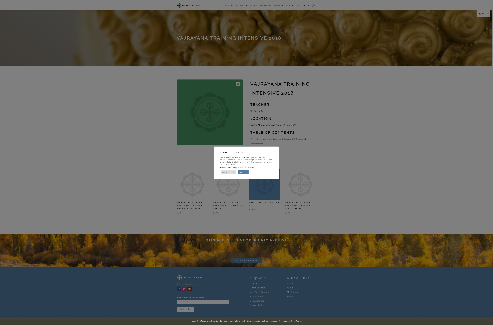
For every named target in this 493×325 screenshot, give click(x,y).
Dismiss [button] (298, 321)
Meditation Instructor (261, 321)
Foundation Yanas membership (204, 321)
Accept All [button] (243, 172)
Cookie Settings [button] (228, 172)
